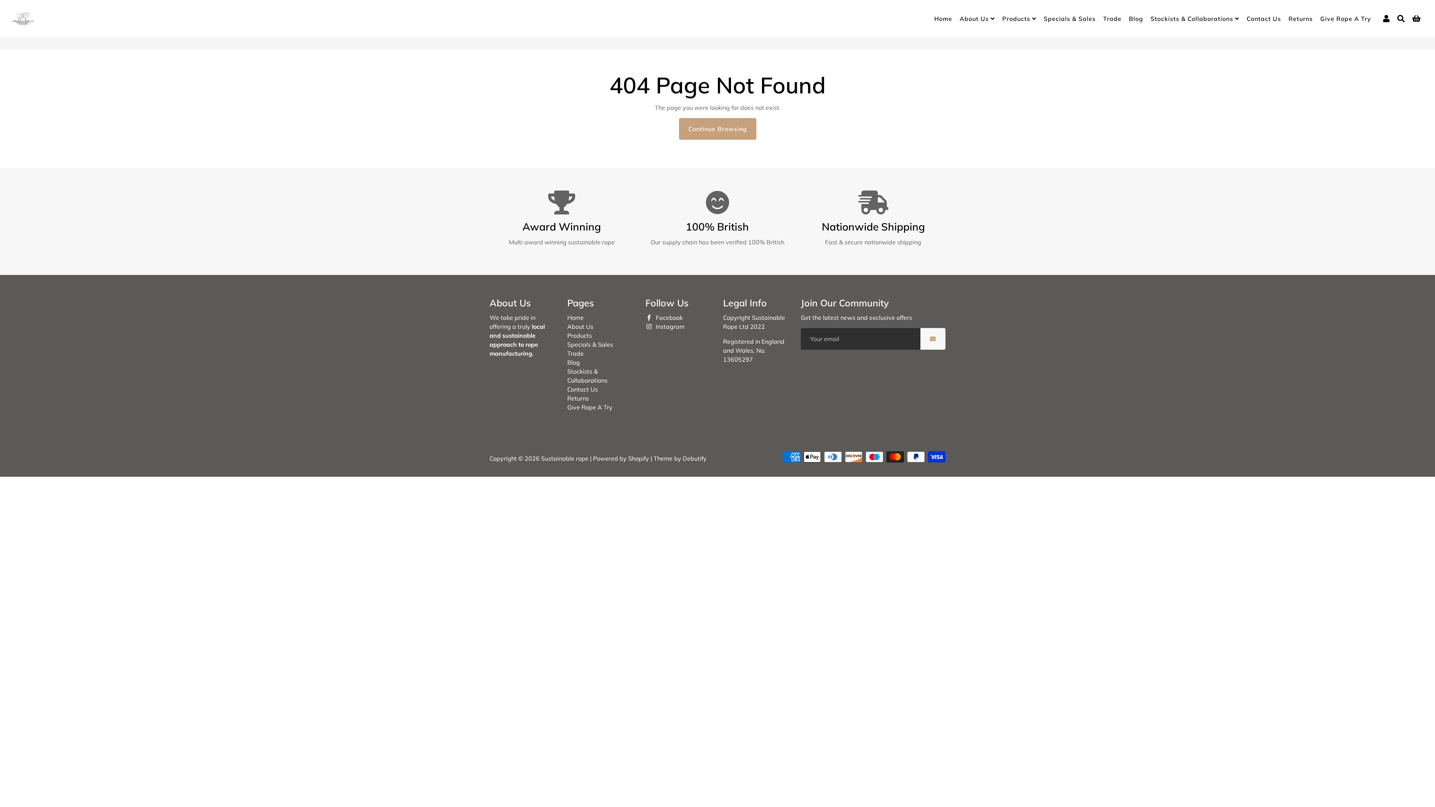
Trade (1112, 18)
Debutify (695, 458)
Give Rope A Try (1345, 18)
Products (1017, 18)
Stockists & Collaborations (1193, 18)
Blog (1136, 18)
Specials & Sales (1070, 18)
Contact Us (1264, 18)
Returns (1301, 18)
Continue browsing (717, 129)
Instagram (669, 326)
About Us (975, 18)
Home (943, 18)
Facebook (668, 317)
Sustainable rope (565, 458)
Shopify (638, 458)
